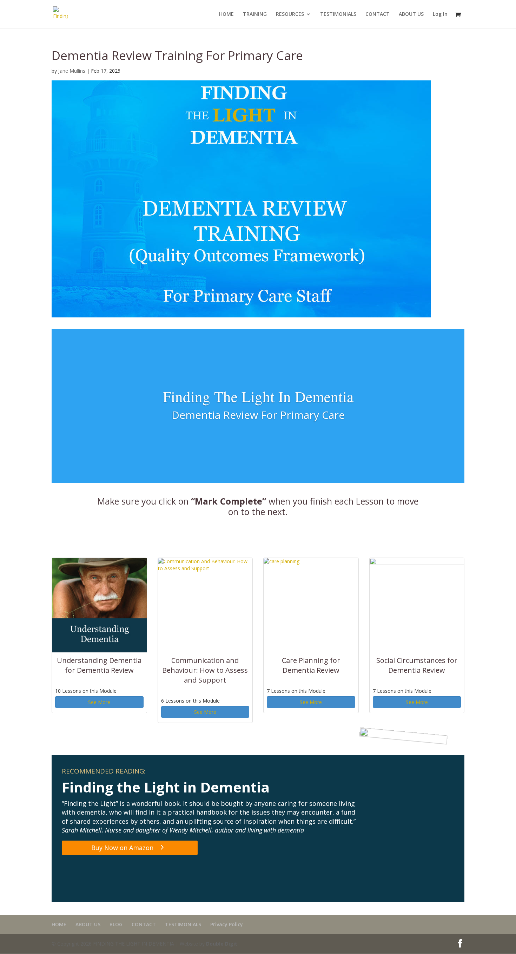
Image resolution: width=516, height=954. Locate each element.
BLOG (116, 924)
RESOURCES (290, 14)
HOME (226, 14)
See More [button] (99, 702)
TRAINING (255, 14)
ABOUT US (411, 14)
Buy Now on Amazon (122, 847)
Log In (440, 14)
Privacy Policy (226, 924)
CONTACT (377, 14)
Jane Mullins (71, 70)
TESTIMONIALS (338, 14)
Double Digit (221, 943)
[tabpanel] (258, 613)
